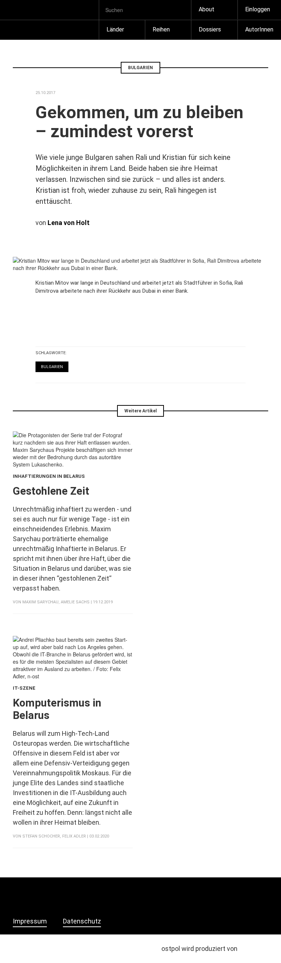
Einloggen (257, 9)
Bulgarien (52, 366)
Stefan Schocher (41, 836)
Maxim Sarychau (40, 602)
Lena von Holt (69, 222)
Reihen (161, 29)
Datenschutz (82, 921)
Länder (115, 29)
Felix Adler (74, 836)
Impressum (30, 921)
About (206, 9)
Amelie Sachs (75, 602)
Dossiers (210, 29)
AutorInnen (259, 29)
